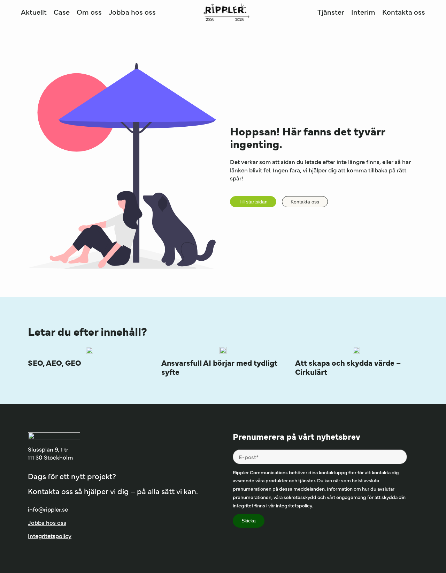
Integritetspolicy (49, 535)
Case (62, 11)
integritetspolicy (294, 505)
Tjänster (330, 11)
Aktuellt (34, 11)
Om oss (89, 11)
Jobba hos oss (132, 11)
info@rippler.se (48, 509)
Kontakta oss (403, 11)
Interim (363, 11)
